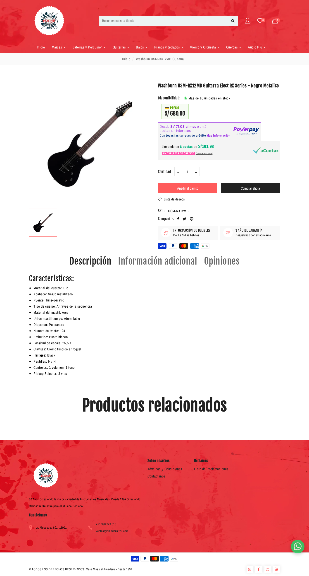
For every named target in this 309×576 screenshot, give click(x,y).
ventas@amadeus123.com (112, 531)
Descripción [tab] (90, 261)
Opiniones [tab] (222, 261)
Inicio (126, 58)
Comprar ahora (250, 188)
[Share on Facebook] (178, 219)
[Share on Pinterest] (192, 219)
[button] (276, 21)
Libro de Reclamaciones (211, 468)
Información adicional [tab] (157, 261)
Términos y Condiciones (164, 468)
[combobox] (168, 21)
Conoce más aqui (204, 153)
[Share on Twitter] (185, 219)
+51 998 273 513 (106, 524)
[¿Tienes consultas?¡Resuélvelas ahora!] (297, 546)
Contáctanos (156, 476)
